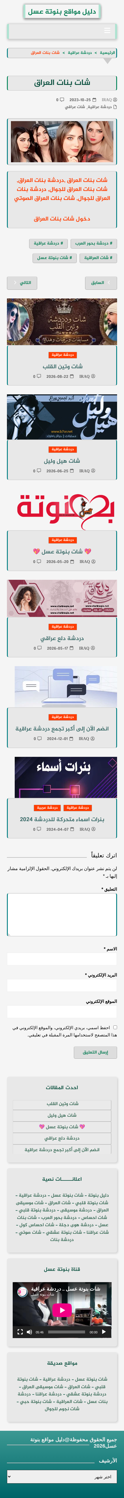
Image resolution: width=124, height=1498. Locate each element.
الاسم (110, 948)
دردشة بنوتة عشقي (86, 1394)
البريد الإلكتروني (101, 974)
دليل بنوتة (98, 1196)
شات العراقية (96, 258)
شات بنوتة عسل (52, 258)
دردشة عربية (47, 808)
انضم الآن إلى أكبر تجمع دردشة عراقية (62, 729)
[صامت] (29, 1332)
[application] (62, 1310)
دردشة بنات (62, 1240)
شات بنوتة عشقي (64, 1233)
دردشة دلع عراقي (62, 639)
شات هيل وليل (62, 461)
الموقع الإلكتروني (101, 1001)
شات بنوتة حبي (36, 1402)
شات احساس (94, 1218)
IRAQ (107, 100)
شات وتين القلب (62, 367)
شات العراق (59, 1203)
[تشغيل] (104, 1332)
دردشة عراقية (100, 107)
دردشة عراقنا (48, 1394)
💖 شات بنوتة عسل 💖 (62, 552)
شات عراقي (75, 107)
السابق (97, 283)
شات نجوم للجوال (62, 1409)
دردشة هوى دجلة (76, 1225)
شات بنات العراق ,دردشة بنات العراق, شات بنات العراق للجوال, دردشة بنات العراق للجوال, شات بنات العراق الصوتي (62, 189)
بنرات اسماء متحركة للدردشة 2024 (62, 820)
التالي (25, 283)
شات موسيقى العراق (42, 1387)
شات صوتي (30, 1233)
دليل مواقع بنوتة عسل (62, 12)
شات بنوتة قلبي (91, 1203)
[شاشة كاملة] (20, 1332)
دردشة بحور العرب (91, 243)
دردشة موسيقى (76, 1210)
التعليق (109, 889)
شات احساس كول (36, 1225)
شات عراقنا (98, 1233)
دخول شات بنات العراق (62, 219)
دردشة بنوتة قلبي (37, 1210)
